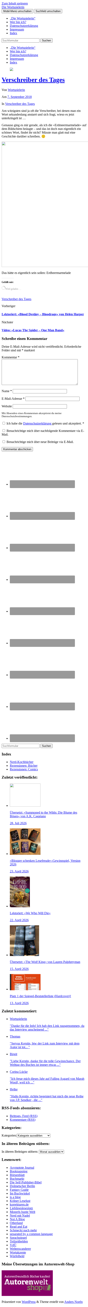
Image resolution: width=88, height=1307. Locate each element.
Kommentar (10, 357)
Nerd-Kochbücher (21, 762)
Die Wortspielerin (13, 7)
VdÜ (13, 1245)
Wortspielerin (16, 90)
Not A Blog (17, 1219)
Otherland (16, 1223)
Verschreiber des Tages (33, 79)
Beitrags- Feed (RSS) (23, 1116)
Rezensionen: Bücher (23, 765)
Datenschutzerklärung (24, 25)
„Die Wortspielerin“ (22, 18)
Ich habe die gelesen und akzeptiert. (45, 423)
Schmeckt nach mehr (23, 1230)
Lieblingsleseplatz (21, 1208)
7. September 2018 (19, 97)
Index (13, 33)
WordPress (29, 1302)
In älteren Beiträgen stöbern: (20, 1151)
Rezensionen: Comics (24, 769)
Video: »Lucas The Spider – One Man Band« (33, 330)
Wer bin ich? (18, 22)
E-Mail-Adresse (13, 398)
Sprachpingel (18, 1237)
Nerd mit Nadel (20, 1215)
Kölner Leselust (20, 1201)
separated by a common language (31, 1234)
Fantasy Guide (19, 1189)
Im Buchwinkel (20, 1193)
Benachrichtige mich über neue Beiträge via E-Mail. (40, 442)
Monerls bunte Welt (22, 1212)
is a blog (15, 1197)
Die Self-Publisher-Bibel (26, 1182)
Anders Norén (73, 1302)
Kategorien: (9, 1135)
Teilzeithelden (19, 1241)
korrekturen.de (19, 1204)
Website (7, 406)
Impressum (17, 29)
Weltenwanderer (20, 1248)
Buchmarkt (17, 1178)
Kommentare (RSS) (22, 1119)
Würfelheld (17, 1256)
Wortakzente (18, 1252)
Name (7, 391)
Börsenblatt (17, 1175)
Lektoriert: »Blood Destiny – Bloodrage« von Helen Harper (43, 314)
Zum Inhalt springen (15, 3)
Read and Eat (18, 1226)
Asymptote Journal (22, 1167)
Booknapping (18, 1171)
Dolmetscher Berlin (22, 1186)
